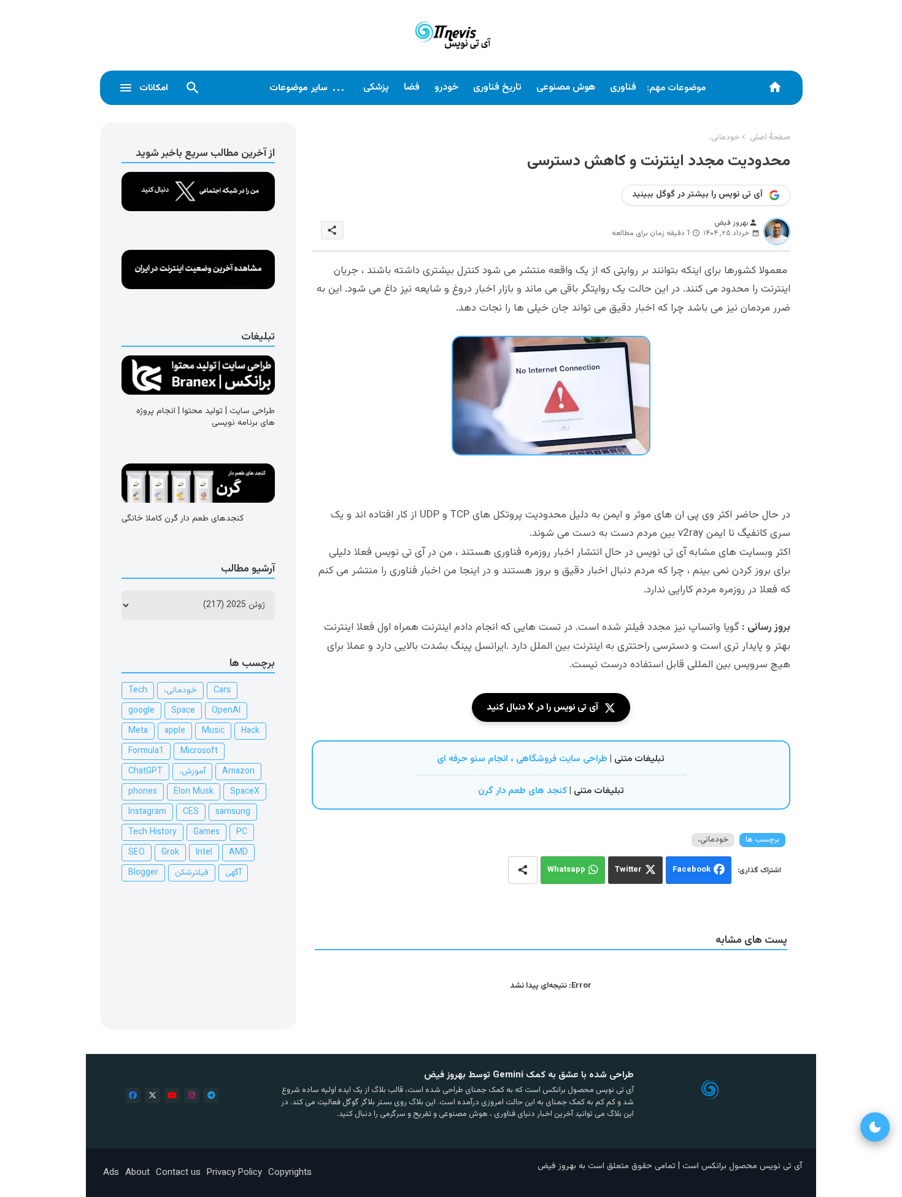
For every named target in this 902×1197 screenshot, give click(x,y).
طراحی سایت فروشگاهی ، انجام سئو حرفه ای (522, 759)
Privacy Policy (234, 1172)
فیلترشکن (192, 873)
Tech (137, 690)
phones (142, 792)
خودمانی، (724, 137)
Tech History (152, 832)
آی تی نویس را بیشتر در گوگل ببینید (697, 194)
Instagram (147, 812)
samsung (232, 812)
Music (213, 731)
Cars (222, 690)
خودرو (446, 87)
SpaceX (245, 792)
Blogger (143, 873)
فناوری (623, 87)
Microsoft (199, 751)
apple (174, 731)
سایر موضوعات (307, 88)
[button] (192, 88)
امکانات (153, 88)
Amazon (238, 771)
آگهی (233, 873)
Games (206, 832)
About (137, 1172)
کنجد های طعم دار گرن (522, 791)
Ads (111, 1172)
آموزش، (192, 771)
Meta (138, 731)
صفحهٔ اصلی (770, 137)
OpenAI (226, 711)
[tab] (623, 88)
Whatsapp (566, 870)
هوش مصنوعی (565, 87)
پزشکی (376, 87)
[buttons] (133, 1095)
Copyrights (290, 1172)
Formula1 (146, 751)
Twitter (628, 870)
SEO (136, 852)
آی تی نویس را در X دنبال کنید (542, 707)
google (141, 711)
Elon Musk (194, 792)
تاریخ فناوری (497, 87)
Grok (170, 852)
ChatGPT (145, 771)
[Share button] (523, 870)
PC (241, 832)
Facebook (692, 870)
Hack (250, 731)
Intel (204, 852)
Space (183, 711)
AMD (238, 852)
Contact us (178, 1172)
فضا (412, 87)
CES (191, 812)
